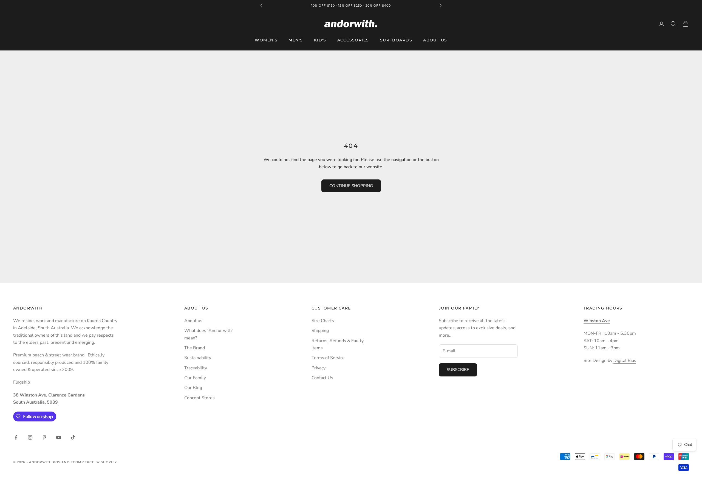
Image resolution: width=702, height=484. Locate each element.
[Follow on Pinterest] (44, 437)
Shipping (320, 331)
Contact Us (322, 378)
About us (193, 321)
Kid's (320, 40)
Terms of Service (328, 358)
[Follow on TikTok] (73, 437)
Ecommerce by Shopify (94, 462)
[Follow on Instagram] (30, 437)
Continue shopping (351, 185)
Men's (295, 40)
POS (56, 462)
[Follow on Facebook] (16, 437)
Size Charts (323, 321)
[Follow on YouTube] (58, 437)
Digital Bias (624, 361)
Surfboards (396, 40)
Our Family (195, 378)
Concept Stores (199, 398)
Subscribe (458, 369)
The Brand (194, 348)
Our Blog (193, 388)
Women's (266, 40)
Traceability (195, 368)
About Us (435, 40)
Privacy (318, 368)
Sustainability (197, 358)
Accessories (353, 40)
